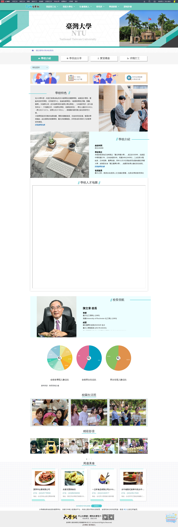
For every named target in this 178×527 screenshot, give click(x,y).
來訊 (125, 509)
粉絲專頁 (86, 518)
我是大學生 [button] (68, 7)
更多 (76, 1)
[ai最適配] (171, 518)
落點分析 (93, 518)
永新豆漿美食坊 (69, 489)
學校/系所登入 (89, 525)
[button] (86, 459)
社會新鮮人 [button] (85, 7)
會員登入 (161, 1)
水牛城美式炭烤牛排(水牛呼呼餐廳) (133, 489)
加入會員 (167, 1)
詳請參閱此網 (40, 125)
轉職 (28, 1)
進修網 (41, 1)
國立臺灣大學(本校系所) (45, 50)
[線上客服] (175, 1)
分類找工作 (48, 1)
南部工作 (22, 1)
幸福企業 (56, 1)
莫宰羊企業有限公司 (41, 489)
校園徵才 (64, 1)
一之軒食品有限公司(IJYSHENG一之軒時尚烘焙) (103, 489)
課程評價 (128, 7)
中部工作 (15, 1)
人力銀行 (5, 2)
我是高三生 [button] (51, 7)
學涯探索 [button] (113, 7)
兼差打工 (34, 1)
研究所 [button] (99, 7)
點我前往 (96, 506)
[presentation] (30, 411)
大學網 (71, 1)
